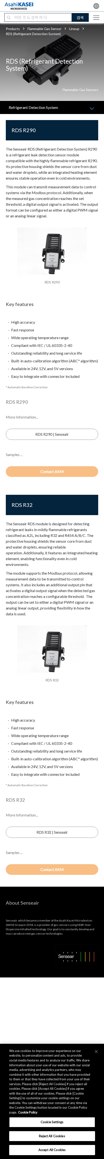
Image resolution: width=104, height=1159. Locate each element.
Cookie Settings (52, 1122)
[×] (96, 1051)
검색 (80, 17)
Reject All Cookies (52, 1136)
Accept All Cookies (52, 1150)
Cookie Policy (27, 1112)
